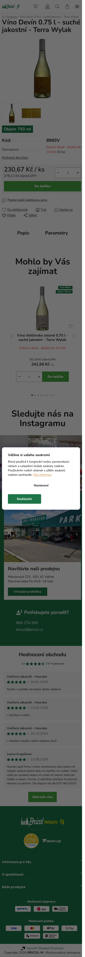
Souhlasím (24, 499)
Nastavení (41, 485)
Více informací (42, 475)
